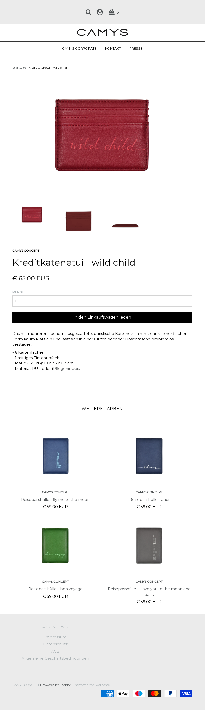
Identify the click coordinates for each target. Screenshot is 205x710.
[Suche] (88, 12)
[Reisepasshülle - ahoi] (149, 456)
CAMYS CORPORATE (79, 48)
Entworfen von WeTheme (91, 685)
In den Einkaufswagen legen (102, 317)
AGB (55, 651)
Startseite (19, 67)
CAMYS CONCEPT (26, 685)
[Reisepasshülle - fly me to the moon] (55, 456)
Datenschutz (55, 644)
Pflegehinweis (66, 368)
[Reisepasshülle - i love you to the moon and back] (149, 545)
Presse (136, 48)
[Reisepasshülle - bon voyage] (55, 545)
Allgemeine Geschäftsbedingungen (55, 658)
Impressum (55, 637)
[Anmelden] (100, 12)
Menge (18, 292)
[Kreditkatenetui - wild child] (32, 214)
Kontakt (113, 48)
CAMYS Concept (55, 492)
